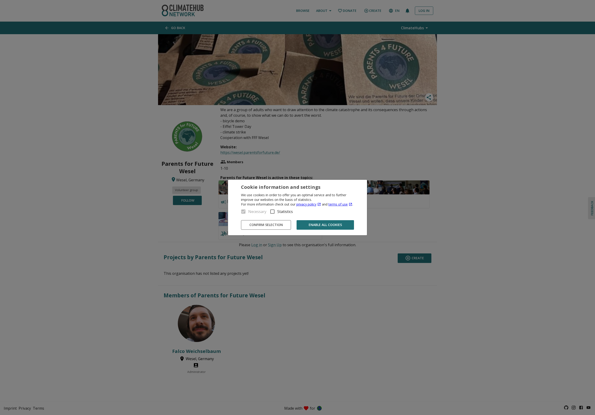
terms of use (338, 204)
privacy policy (306, 204)
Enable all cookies (325, 224)
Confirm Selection (266, 224)
